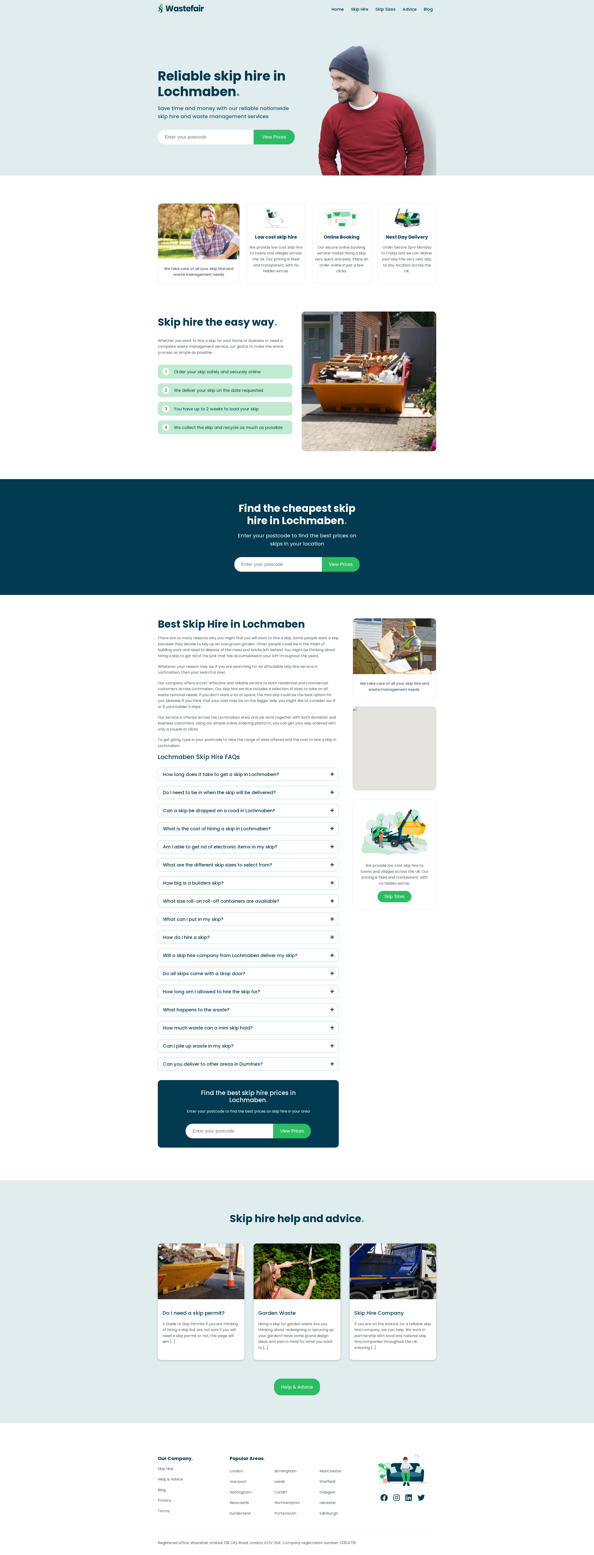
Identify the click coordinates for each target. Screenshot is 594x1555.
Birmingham (285, 1471)
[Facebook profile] (384, 1499)
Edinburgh (329, 1513)
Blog (428, 9)
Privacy (164, 1500)
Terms (164, 1511)
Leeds (279, 1481)
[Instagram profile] (396, 1499)
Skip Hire (359, 9)
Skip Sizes (385, 9)
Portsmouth (285, 1513)
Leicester (328, 1502)
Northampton (287, 1502)
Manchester (331, 1471)
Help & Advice (297, 1387)
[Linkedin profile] (408, 1499)
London (236, 1471)
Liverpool (238, 1481)
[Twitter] (421, 1499)
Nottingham (241, 1492)
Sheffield (327, 1481)
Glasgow (327, 1492)
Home (338, 9)
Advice (410, 9)
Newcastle (239, 1502)
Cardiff (280, 1492)
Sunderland (240, 1513)
